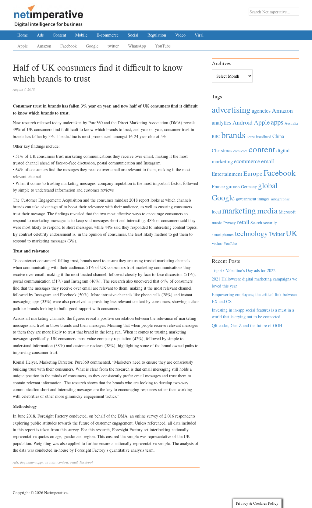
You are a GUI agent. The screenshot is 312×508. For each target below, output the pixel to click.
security (270, 222)
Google (92, 46)
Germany (249, 186)
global (268, 185)
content (63, 462)
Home (22, 35)
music (217, 222)
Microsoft (287, 212)
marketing (239, 210)
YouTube (163, 46)
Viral (199, 35)
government (246, 199)
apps (40, 462)
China (278, 136)
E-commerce (108, 35)
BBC (216, 136)
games (233, 186)
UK (291, 233)
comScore (240, 151)
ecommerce (247, 161)
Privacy (229, 222)
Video (180, 35)
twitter (113, 46)
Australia (291, 123)
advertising (231, 109)
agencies (261, 110)
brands (50, 462)
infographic (280, 199)
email (74, 462)
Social (133, 35)
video (217, 243)
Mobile (81, 35)
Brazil (250, 137)
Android (242, 122)
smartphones (223, 234)
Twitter (277, 234)
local (216, 211)
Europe (252, 173)
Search (256, 222)
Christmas (222, 150)
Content (59, 35)
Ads (40, 35)
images (263, 199)
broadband (263, 136)
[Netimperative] (48, 14)
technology (251, 233)
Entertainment (227, 173)
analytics (221, 122)
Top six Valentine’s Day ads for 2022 (243, 270)
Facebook (68, 46)
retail (243, 222)
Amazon (44, 46)
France (218, 186)
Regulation (156, 35)
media (267, 210)
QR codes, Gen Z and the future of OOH (247, 325)
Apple (22, 46)
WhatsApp (137, 46)
